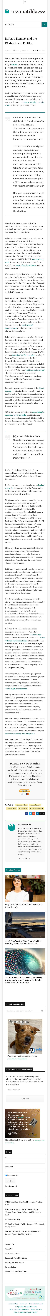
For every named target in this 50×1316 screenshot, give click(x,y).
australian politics (21, 805)
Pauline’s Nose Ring (12, 1219)
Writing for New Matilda (14, 1262)
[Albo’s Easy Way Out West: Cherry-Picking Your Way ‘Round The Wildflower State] (25, 925)
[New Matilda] (25, 11)
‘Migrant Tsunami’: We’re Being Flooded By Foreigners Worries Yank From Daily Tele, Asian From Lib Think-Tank (23, 980)
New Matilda (11, 51)
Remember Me (12, 1175)
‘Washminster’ (35, 635)
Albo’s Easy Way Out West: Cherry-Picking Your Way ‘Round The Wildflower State (23, 942)
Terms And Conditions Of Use (16, 1272)
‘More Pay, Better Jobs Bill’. (16, 689)
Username (9, 1158)
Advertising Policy (12, 1253)
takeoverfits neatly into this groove (20, 734)
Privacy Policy (10, 1267)
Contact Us (9, 1244)
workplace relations (36, 808)
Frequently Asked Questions (16, 1258)
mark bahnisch (11, 808)
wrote (14, 64)
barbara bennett (35, 805)
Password (9, 1167)
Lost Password (11, 1186)
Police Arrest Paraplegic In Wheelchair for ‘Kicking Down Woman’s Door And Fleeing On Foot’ (23, 1212)
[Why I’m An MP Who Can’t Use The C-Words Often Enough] (25, 888)
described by (23, 355)
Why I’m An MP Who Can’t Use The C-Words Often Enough (23, 905)
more (42, 813)
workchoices (23, 808)
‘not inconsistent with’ (35, 370)
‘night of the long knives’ (26, 265)
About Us (8, 1249)
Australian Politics (39, 51)
